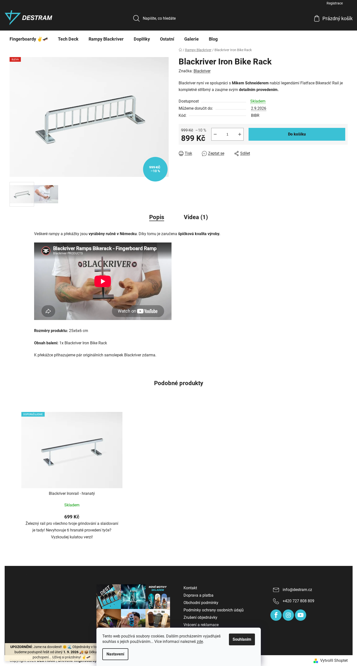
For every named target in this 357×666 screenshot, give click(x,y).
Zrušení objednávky (200, 617)
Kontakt (190, 588)
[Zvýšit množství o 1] (239, 134)
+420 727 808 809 (298, 601)
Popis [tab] (156, 217)
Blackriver (202, 71)
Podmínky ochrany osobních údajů (214, 610)
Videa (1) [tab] (196, 217)
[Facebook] (276, 615)
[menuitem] (29, 39)
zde (200, 641)
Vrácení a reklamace (201, 624)
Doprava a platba (198, 595)
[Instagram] (288, 615)
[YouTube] (300, 615)
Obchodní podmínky (201, 602)
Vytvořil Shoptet (334, 660)
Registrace (335, 3)
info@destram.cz (297, 589)
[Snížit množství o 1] (215, 134)
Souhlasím (242, 639)
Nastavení (115, 654)
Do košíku (297, 134)
